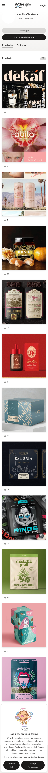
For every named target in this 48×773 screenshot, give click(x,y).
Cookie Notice (37, 757)
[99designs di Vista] (22, 5)
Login (43, 5)
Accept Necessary (33, 765)
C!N (25, 729)
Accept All (11, 765)
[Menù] (3, 5)
